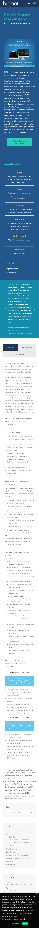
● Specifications (12, 269)
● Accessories (11, 272)
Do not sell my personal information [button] (14, 919)
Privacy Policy (13, 916)
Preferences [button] (15, 923)
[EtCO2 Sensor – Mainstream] (19, 681)
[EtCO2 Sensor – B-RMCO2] (19, 31)
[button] (6, 309)
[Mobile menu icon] (34, 3)
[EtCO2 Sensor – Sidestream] (19, 726)
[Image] (19, 53)
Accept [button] (25, 923)
